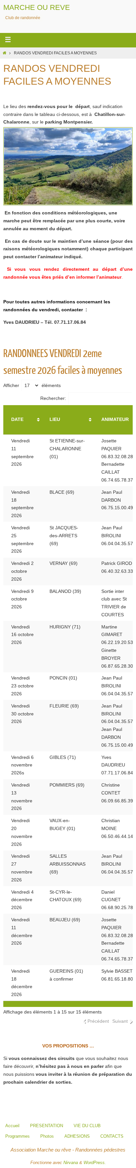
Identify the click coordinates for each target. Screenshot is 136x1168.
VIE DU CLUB (87, 1125)
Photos (47, 1136)
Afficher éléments (32, 385)
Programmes (17, 1136)
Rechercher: (53, 398)
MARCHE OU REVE (36, 7)
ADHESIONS (77, 1136)
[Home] (4, 53)
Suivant (120, 1021)
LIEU (55, 419)
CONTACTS (111, 1136)
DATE (17, 419)
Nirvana (70, 1162)
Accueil (12, 1125)
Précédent (98, 1021)
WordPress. (95, 1162)
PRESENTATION (46, 1125)
